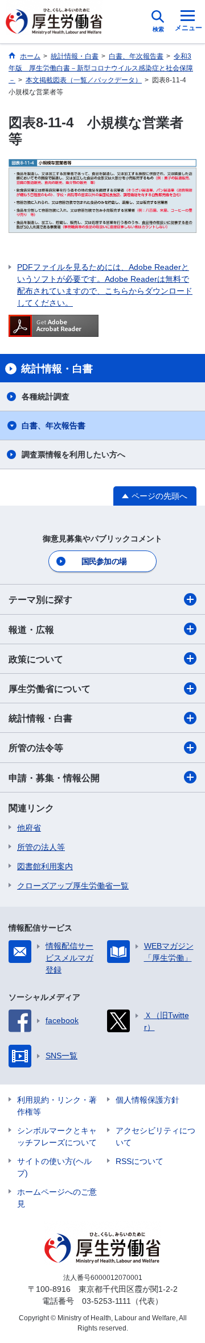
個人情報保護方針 (147, 1099)
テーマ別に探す (40, 599)
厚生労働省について (50, 689)
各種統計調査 (45, 396)
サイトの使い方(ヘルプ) (54, 1167)
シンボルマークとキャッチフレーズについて (57, 1136)
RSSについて (139, 1161)
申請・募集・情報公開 (54, 778)
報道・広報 (31, 630)
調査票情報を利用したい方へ (73, 454)
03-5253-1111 (106, 1301)
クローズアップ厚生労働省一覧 (73, 885)
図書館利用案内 (45, 866)
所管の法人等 (41, 847)
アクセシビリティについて (155, 1136)
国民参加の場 (104, 561)
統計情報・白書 (40, 718)
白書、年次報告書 (53, 425)
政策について (36, 659)
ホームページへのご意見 (57, 1197)
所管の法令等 (36, 748)
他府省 (29, 827)
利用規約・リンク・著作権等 (57, 1105)
